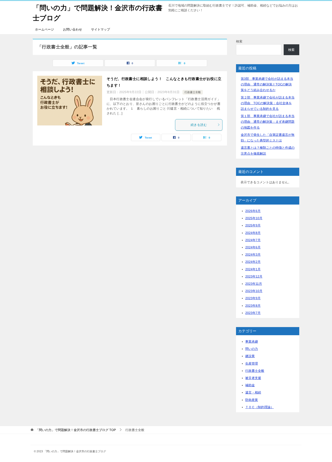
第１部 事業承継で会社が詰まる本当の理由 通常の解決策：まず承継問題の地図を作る (268, 121)
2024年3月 (253, 254)
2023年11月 (253, 283)
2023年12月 (253, 276)
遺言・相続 (253, 392)
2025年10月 (253, 218)
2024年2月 (253, 262)
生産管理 (251, 363)
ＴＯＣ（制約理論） (259, 407)
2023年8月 (253, 305)
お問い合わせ (72, 29)
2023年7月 (253, 313)
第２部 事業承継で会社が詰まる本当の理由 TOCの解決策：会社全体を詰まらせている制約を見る (268, 103)
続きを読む (199, 125)
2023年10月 (253, 291)
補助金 (250, 385)
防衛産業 (251, 400)
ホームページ (44, 29)
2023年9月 (253, 298)
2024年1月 (253, 269)
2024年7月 (253, 240)
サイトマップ (100, 29)
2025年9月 (253, 225)
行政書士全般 (193, 92)
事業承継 (251, 341)
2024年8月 (253, 233)
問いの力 (251, 349)
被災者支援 (253, 378)
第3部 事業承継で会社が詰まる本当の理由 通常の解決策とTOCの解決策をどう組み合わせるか (267, 84)
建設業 (250, 356)
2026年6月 (253, 211)
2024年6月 (253, 247)
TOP (76, 430)
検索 (239, 41)
